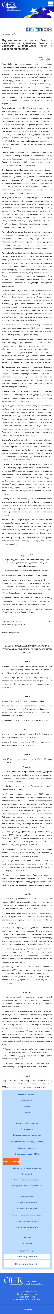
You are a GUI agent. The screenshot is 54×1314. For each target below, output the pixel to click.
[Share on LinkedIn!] (37, 29)
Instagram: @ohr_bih (28, 1264)
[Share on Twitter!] (32, 29)
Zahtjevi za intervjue (11, 1161)
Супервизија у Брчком (27, 1202)
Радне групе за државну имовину (27, 1214)
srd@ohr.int (30, 1296)
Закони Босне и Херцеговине (27, 1179)
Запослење (27, 1243)
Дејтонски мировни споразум (27, 1167)
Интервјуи (27, 1100)
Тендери (27, 1237)
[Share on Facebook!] (28, 29)
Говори (27, 1112)
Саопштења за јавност (27, 1094)
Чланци (27, 1106)
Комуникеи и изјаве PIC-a (27, 1154)
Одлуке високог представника (27, 1135)
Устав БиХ (27, 1173)
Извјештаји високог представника (27, 1141)
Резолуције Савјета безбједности (27, 1185)
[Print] (46, 29)
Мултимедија (27, 1129)
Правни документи (27, 1148)
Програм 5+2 (27, 1196)
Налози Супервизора (27, 1208)
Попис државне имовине (27, 1221)
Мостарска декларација (27, 1227)
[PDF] (41, 29)
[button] (50, 3)
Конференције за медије (27, 1123)
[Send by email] (50, 29)
